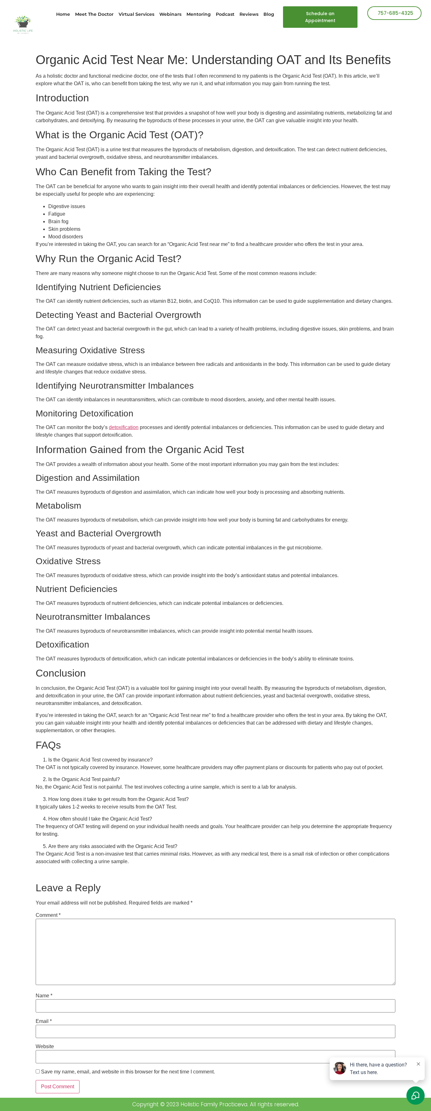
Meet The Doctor (94, 14)
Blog (268, 14)
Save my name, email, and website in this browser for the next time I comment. (128, 1071)
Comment (48, 915)
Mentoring (198, 14)
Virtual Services (136, 14)
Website (45, 1046)
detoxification (124, 427)
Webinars (170, 14)
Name (44, 995)
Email (44, 1021)
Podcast (225, 14)
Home (63, 14)
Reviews (248, 14)
